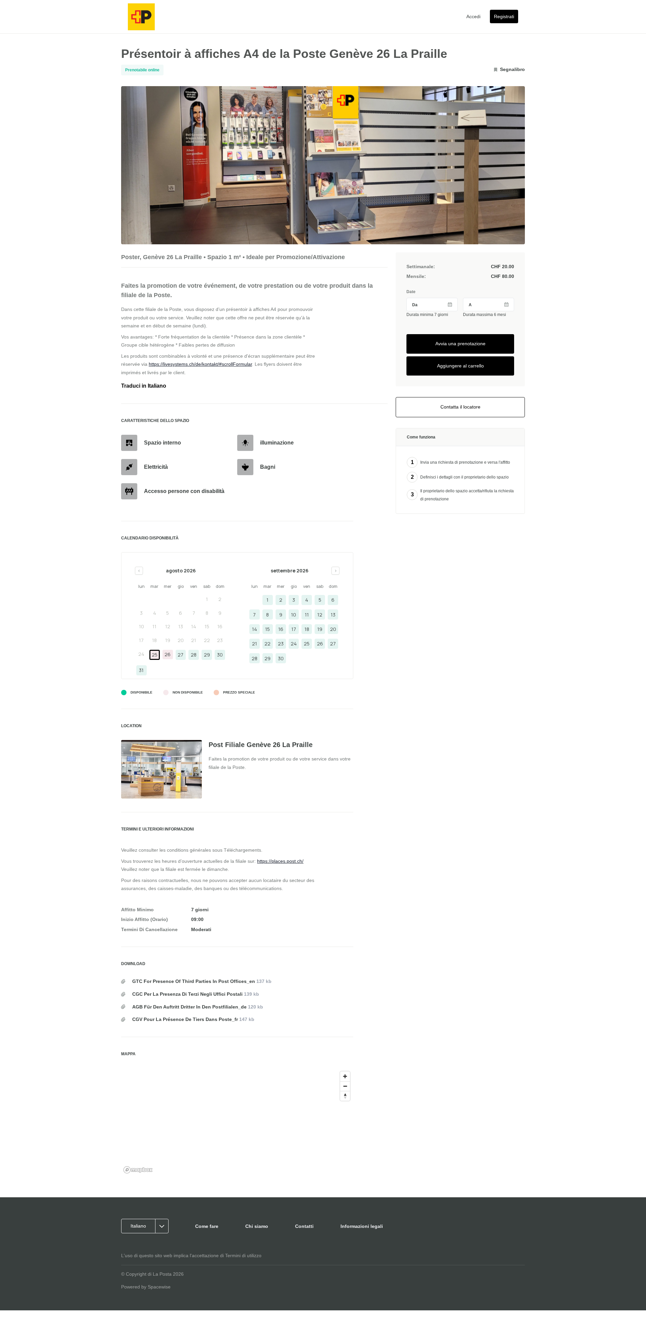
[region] (237, 1122)
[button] (147, 1226)
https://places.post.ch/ (280, 861)
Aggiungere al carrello (460, 365)
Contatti (304, 1226)
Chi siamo (256, 1226)
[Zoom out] (345, 1086)
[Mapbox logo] (138, 1170)
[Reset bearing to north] (345, 1096)
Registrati (504, 16)
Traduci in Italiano (143, 386)
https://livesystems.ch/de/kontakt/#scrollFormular (200, 364)
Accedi (473, 16)
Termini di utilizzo (243, 1255)
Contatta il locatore (460, 407)
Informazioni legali (361, 1226)
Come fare (206, 1226)
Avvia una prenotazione (460, 343)
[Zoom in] (345, 1076)
